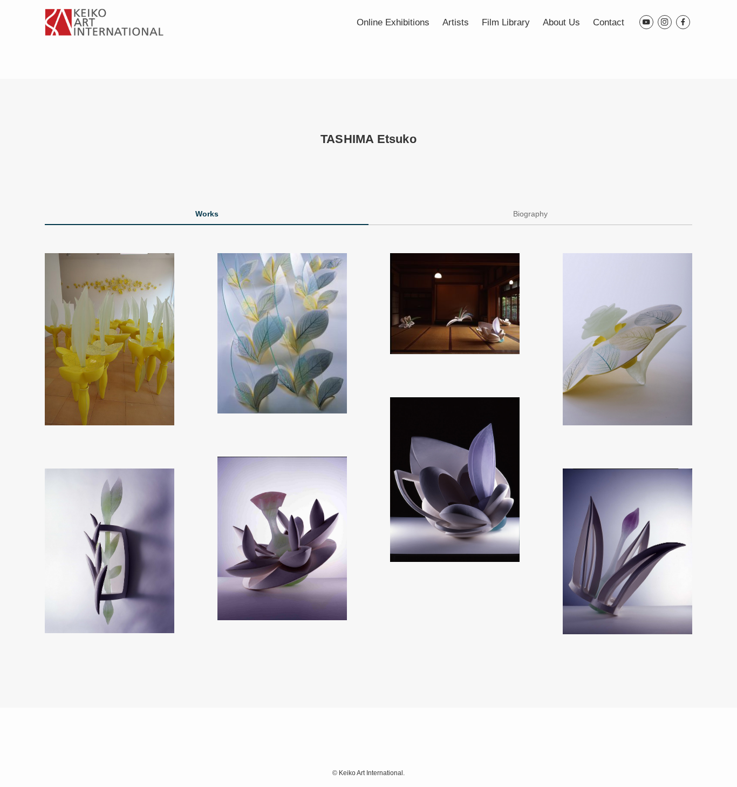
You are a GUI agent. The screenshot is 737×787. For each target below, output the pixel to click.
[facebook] (683, 22)
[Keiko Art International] (104, 22)
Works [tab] (207, 213)
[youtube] (646, 22)
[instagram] (665, 22)
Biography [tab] (530, 213)
